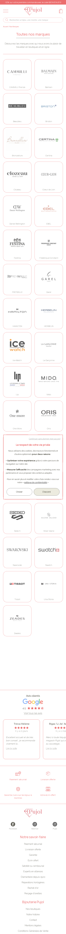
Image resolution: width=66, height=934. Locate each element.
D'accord (47, 491)
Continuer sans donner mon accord (44, 439)
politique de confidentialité (35, 482)
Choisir (19, 491)
